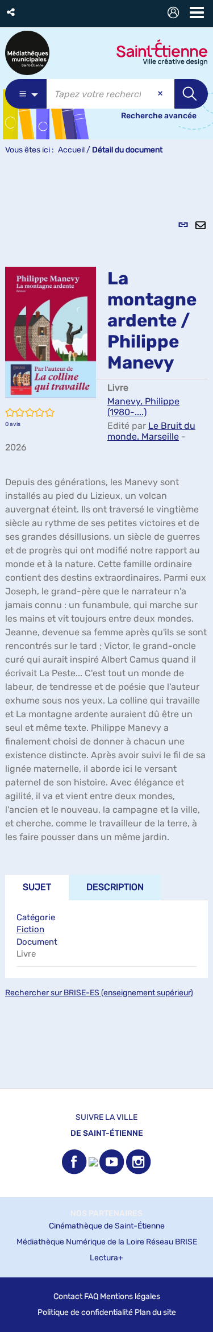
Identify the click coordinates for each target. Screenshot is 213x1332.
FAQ (91, 1296)
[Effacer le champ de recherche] (161, 94)
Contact (67, 1296)
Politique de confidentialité (85, 1312)
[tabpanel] (106, 628)
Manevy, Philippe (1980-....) (143, 406)
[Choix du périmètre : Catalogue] (26, 94)
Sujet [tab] (37, 887)
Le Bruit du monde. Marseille (151, 431)
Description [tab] (115, 887)
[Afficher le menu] (196, 12)
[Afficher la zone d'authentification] (175, 14)
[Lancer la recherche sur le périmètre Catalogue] (191, 94)
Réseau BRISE (171, 1242)
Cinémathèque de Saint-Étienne (107, 1226)
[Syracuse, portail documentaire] (27, 53)
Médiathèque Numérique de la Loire (80, 1242)
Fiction (30, 929)
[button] (12, 12)
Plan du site (155, 1312)
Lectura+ (106, 1258)
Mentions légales (130, 1296)
